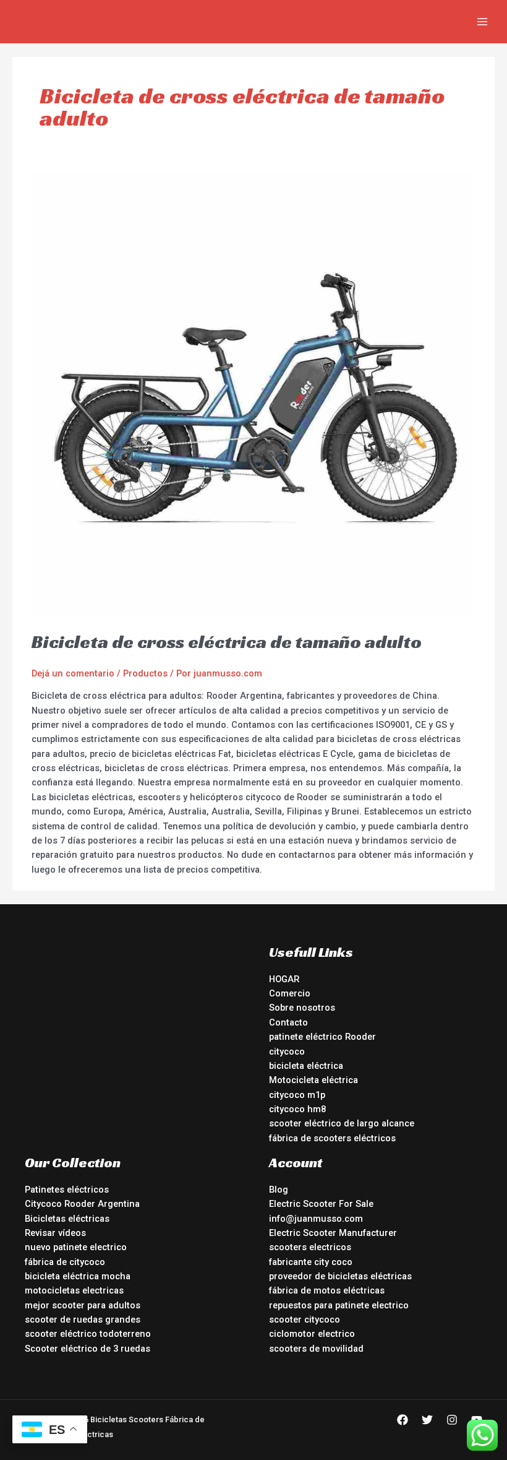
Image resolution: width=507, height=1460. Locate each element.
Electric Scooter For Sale (321, 1203)
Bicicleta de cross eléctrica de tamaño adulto (227, 642)
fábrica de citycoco (65, 1262)
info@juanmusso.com (316, 1218)
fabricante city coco (310, 1262)
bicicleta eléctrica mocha (77, 1276)
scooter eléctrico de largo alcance (341, 1123)
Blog (278, 1189)
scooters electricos (310, 1247)
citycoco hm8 (297, 1109)
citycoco (287, 1051)
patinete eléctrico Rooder (322, 1036)
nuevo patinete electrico (76, 1247)
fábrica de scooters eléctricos (332, 1138)
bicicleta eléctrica (306, 1065)
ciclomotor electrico (312, 1333)
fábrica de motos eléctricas (327, 1290)
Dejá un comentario (73, 673)
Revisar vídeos (55, 1232)
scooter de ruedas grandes (82, 1319)
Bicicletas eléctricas (67, 1218)
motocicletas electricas (74, 1290)
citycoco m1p (297, 1094)
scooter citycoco (304, 1319)
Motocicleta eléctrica (313, 1080)
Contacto (288, 1022)
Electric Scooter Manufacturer (333, 1232)
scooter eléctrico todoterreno (88, 1333)
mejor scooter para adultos (82, 1305)
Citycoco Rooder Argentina (82, 1203)
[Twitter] (427, 1419)
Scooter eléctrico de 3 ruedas (87, 1348)
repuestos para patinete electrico (339, 1305)
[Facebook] (402, 1419)
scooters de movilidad (316, 1348)
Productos (145, 673)
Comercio (289, 993)
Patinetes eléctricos (67, 1189)
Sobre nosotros (302, 1007)
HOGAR (284, 979)
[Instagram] (452, 1419)
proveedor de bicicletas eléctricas (340, 1276)
